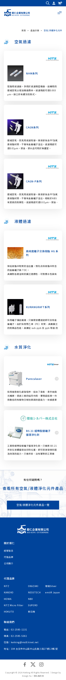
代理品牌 (8, 557)
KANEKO (8, 592)
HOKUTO (9, 611)
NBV (30, 598)
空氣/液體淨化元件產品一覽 (33, 505)
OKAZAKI (33, 586)
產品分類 (34, 30)
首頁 (23, 30)
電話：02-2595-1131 (15, 629)
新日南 (31, 611)
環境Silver (51, 586)
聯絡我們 (9, 622)
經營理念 (8, 550)
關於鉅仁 (9, 543)
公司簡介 (8, 563)
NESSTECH (34, 592)
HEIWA (8, 598)
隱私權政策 (39, 675)
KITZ (6, 586)
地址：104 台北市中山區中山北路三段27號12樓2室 (31, 648)
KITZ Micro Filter (13, 605)
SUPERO (33, 605)
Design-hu (27, 675)
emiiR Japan (52, 592)
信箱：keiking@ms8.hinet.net (21, 642)
